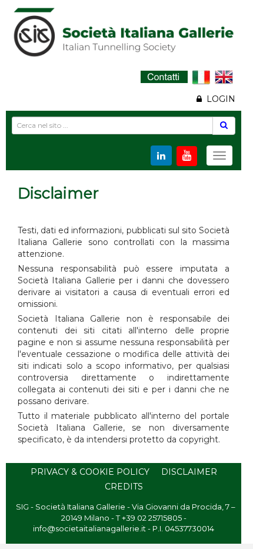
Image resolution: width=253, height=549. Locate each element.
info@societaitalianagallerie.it (89, 528)
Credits (124, 486)
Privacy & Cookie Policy (90, 472)
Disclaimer (189, 472)
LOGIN (218, 99)
